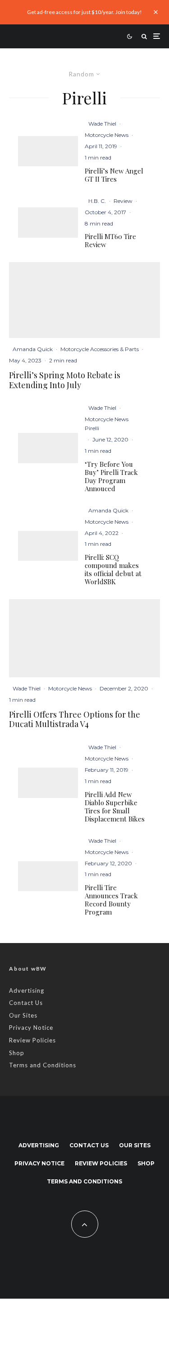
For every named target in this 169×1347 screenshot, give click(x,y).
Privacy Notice (31, 1027)
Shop (16, 1052)
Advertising (26, 990)
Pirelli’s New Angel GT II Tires (114, 175)
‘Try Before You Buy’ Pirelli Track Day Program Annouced (111, 476)
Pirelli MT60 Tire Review (110, 240)
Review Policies (32, 1040)
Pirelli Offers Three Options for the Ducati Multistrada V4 (74, 719)
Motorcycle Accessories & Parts (99, 349)
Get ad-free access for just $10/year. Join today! (84, 12)
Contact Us (26, 1002)
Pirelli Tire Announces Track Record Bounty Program (111, 899)
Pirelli (92, 428)
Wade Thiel (102, 123)
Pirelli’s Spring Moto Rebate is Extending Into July (64, 380)
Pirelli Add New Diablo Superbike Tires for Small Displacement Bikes (115, 806)
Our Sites (23, 1015)
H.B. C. (97, 200)
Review (123, 200)
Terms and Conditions (42, 1065)
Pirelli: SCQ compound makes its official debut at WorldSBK (113, 569)
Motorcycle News (106, 134)
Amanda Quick (33, 349)
